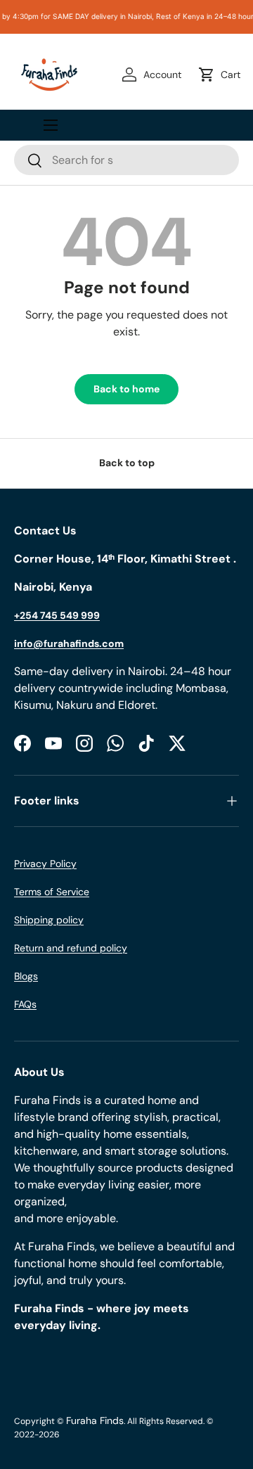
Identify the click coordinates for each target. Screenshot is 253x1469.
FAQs (25, 1004)
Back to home (126, 389)
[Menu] (50, 125)
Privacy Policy (45, 863)
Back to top (127, 462)
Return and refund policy (70, 948)
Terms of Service (51, 891)
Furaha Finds (95, 1420)
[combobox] (126, 160)
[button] (222, 74)
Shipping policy (49, 919)
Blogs (26, 976)
